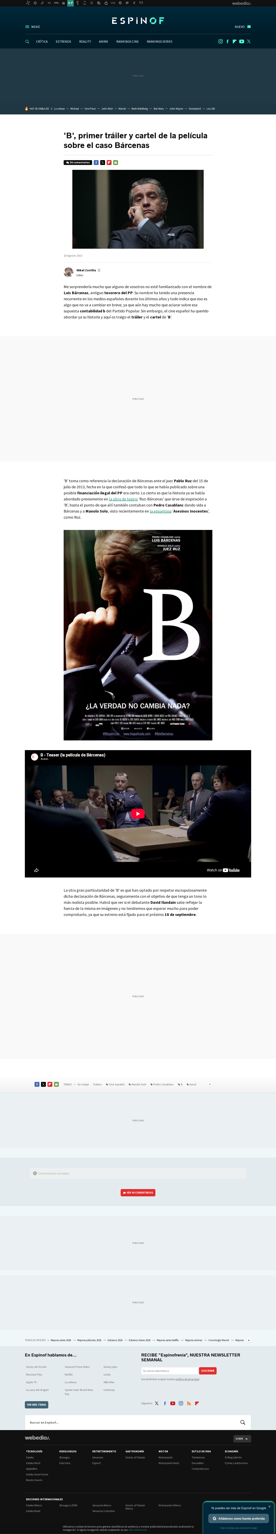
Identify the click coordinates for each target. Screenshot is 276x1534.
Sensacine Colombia (103, 1511)
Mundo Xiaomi (34, 1480)
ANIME (103, 41)
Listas (107, 1374)
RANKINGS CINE (127, 41)
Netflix (69, 1374)
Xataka (30, 1457)
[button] (88, 270)
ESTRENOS (63, 41)
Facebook (227, 41)
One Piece (90, 108)
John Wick (107, 108)
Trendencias (198, 1457)
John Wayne (176, 108)
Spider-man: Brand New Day (79, 1392)
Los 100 (211, 108)
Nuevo (240, 27)
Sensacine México (101, 1505)
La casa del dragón (37, 1390)
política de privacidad (187, 1379)
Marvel (122, 108)
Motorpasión (166, 1457)
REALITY (85, 41)
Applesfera (31, 1469)
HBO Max (109, 1382)
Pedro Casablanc (163, 1084)
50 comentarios (80, 162)
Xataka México (34, 1505)
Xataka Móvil (33, 1463)
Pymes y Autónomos (236, 1463)
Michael (75, 108)
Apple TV (31, 1382)
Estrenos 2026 (115, 1340)
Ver (140, 1192)
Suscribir (207, 1370)
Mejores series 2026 (61, 1340)
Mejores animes (194, 1340)
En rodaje (83, 1084)
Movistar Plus (34, 1374)
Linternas (109, 1390)
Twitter (248, 41)
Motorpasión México (170, 1505)
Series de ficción (36, 1367)
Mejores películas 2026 (89, 1340)
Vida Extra (64, 1463)
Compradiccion (200, 1469)
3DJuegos (64, 1457)
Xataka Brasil (33, 1511)
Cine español (116, 1084)
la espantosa (161, 511)
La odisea (59, 108)
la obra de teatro (123, 498)
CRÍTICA (42, 41)
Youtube (241, 41)
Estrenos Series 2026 (140, 1340)
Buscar (243, 1422)
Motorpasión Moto (169, 1463)
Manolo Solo (139, 1084)
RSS (189, 1402)
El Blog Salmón (233, 1457)
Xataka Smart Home (37, 1474)
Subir (239, 1438)
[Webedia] (37, 1437)
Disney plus (110, 1367)
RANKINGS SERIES (159, 41)
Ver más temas (36, 1404)
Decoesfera (198, 1463)
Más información (138, 1530)
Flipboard (234, 41)
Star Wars (159, 108)
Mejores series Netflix (168, 1340)
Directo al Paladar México (135, 1507)
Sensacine (97, 1457)
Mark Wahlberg (140, 108)
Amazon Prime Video (77, 1367)
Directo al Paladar (135, 1457)
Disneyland (195, 108)
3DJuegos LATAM (68, 1505)
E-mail (115, 162)
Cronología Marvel (219, 1340)
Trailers (97, 1084)
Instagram (220, 41)
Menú (35, 27)
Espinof (138, 21)
